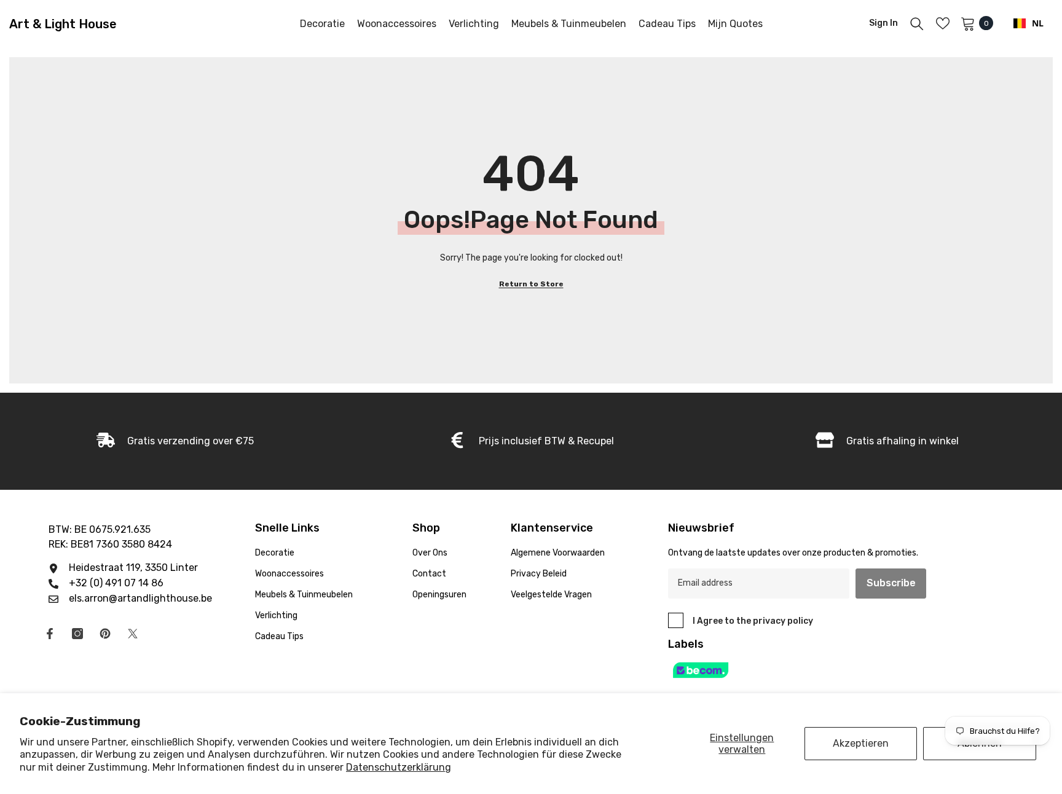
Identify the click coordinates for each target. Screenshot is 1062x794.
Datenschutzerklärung (398, 767)
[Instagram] (77, 633)
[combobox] (1028, 23)
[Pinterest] (105, 633)
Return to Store (531, 284)
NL (1038, 23)
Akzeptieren (861, 743)
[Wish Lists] (943, 23)
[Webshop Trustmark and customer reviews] (811, 670)
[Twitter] (133, 633)
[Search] (917, 23)
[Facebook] (50, 633)
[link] (531, 441)
